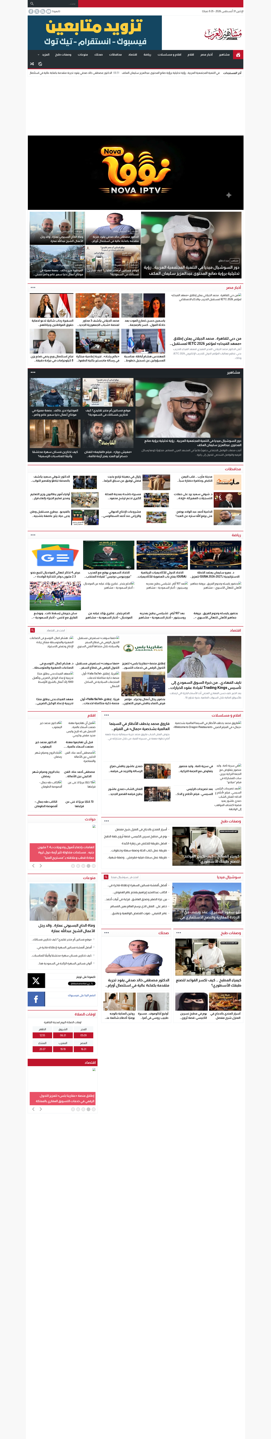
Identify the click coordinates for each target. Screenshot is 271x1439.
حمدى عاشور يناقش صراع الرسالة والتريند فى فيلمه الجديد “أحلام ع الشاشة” (126, 771)
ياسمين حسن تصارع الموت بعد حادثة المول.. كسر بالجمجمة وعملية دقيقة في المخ (145, 324)
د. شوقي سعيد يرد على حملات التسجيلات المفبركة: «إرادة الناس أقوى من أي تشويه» (193, 498)
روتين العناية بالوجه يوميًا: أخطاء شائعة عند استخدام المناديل (120, 1017)
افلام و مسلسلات (169, 54)
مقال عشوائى (32, 63)
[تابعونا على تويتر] (36, 11)
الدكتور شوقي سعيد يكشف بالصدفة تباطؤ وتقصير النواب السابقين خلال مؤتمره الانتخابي (50, 480)
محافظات (115, 54)
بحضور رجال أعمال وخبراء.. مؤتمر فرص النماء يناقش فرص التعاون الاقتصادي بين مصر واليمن (144, 703)
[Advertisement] (135, 105)
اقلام (191, 54)
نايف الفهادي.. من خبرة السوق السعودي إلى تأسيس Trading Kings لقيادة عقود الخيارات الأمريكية (205, 687)
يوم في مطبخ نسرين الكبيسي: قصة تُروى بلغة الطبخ (193, 1017)
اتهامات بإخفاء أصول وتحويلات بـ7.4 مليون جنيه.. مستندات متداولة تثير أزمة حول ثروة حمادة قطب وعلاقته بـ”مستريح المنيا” (66, 852)
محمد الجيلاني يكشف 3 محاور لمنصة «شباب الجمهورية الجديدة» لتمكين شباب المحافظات (97, 324)
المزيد (45, 54)
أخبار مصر (206, 54)
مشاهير (224, 54)
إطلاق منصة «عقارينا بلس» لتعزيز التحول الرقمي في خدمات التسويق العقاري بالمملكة (143, 667)
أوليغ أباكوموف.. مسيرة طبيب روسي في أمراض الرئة (153, 1017)
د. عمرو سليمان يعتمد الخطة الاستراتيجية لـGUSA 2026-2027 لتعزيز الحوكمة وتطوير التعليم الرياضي (215, 576)
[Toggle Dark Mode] (40, 63)
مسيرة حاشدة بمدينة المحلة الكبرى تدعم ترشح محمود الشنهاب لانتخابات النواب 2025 (121, 498)
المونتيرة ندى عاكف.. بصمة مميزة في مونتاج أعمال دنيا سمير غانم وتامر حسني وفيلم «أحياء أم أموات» (55, 414)
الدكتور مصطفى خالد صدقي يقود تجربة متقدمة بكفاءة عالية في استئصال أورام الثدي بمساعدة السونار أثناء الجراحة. (109, 72)
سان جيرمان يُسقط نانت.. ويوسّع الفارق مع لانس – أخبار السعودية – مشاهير (55, 617)
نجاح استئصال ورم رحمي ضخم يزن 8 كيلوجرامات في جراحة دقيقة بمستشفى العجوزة (52, 360)
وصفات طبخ (63, 54)
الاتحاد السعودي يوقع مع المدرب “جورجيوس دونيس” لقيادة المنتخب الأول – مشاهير (108, 576)
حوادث (90, 819)
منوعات (83, 54)
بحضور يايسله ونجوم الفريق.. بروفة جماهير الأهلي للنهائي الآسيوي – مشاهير (216, 617)
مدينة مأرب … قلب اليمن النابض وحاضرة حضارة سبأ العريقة (195, 480)
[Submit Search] (32, 630)
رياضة (147, 54)
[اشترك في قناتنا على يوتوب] (48, 11)
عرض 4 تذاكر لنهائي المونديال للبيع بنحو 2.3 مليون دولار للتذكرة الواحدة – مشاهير (55, 576)
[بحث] (32, 3)
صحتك (98, 54)
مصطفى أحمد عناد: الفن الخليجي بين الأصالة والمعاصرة (79, 776)
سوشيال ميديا (229, 877)
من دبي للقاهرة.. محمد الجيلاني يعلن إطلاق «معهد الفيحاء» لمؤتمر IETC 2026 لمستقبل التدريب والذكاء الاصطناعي (206, 343)
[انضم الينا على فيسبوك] (31, 11)
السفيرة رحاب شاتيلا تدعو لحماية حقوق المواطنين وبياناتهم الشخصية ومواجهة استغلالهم (52, 324)
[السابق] (33, 865)
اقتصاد (132, 54)
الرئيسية (238, 54)
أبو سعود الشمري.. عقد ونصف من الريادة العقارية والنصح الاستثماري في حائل (209, 917)
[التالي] (40, 865)
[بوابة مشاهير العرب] (202, 33)
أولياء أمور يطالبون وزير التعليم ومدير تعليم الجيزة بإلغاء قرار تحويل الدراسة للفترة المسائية (50, 498)
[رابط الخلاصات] (42, 11)
